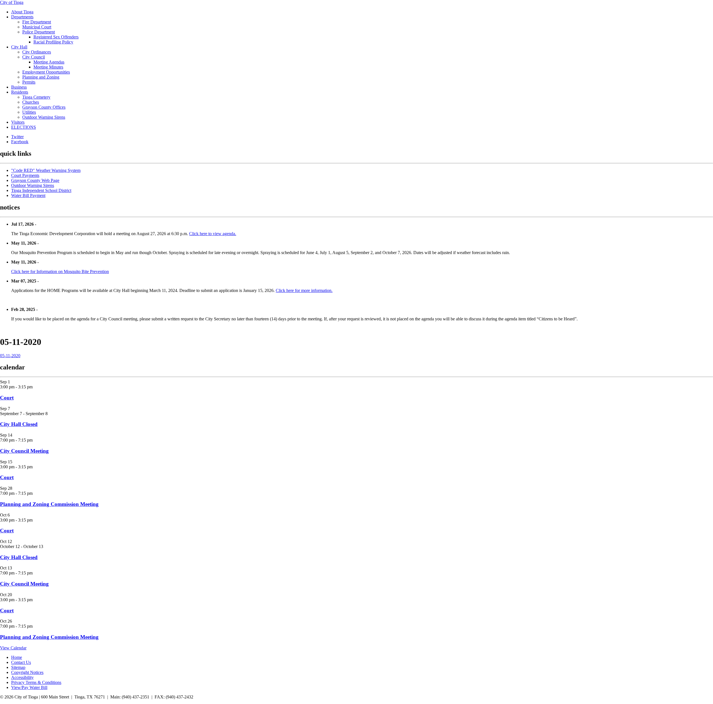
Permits (28, 82)
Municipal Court (36, 27)
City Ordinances (36, 52)
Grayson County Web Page (35, 180)
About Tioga (22, 11)
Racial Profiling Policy (53, 42)
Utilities (29, 112)
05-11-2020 (10, 355)
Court (7, 398)
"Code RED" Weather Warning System (45, 170)
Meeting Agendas (48, 62)
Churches (30, 102)
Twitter (17, 136)
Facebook (19, 141)
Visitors (18, 122)
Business (19, 87)
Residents (19, 92)
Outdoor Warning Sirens (43, 117)
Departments (22, 16)
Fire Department (36, 22)
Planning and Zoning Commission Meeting (49, 504)
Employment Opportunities (46, 72)
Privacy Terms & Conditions (36, 682)
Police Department (38, 32)
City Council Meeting (24, 451)
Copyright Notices (27, 672)
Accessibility (22, 677)
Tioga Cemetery (36, 97)
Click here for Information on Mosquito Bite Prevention (60, 271)
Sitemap (18, 667)
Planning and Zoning (40, 77)
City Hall (19, 47)
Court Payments (25, 175)
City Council (33, 57)
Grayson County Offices (43, 107)
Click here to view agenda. (212, 233)
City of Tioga (11, 2)
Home (16, 657)
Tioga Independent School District (41, 190)
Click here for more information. (304, 290)
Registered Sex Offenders (56, 37)
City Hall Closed (19, 424)
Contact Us (21, 662)
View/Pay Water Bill (29, 687)
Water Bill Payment (28, 195)
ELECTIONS (23, 127)
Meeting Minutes (48, 67)
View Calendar (13, 647)
